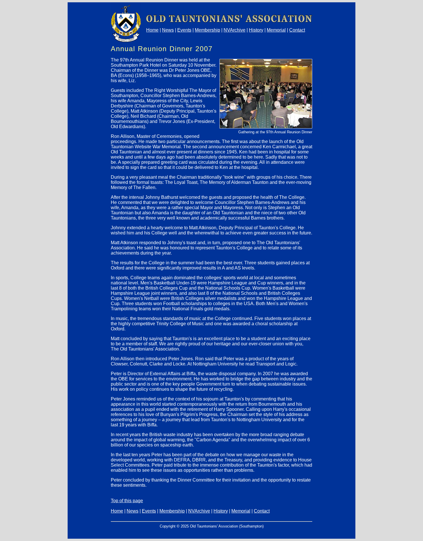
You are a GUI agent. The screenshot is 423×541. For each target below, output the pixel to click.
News (168, 30)
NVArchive (234, 30)
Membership (207, 30)
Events (184, 30)
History (256, 30)
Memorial (276, 30)
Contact (297, 30)
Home (152, 30)
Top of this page (127, 500)
